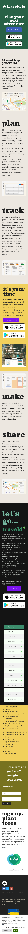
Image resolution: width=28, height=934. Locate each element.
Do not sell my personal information (13, 927)
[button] (14, 12)
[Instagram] (11, 888)
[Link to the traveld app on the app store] (14, 36)
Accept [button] (15, 930)
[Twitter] (7, 888)
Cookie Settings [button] (7, 930)
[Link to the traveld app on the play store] (14, 43)
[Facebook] (4, 888)
